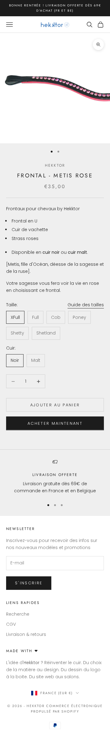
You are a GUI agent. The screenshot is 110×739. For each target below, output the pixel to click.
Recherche (17, 614)
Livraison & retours (26, 634)
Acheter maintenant (55, 423)
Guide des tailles (86, 305)
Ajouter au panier (55, 405)
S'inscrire (28, 583)
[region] (55, 477)
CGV (11, 624)
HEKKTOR (55, 165)
